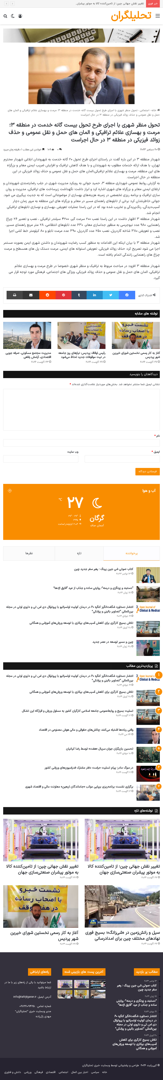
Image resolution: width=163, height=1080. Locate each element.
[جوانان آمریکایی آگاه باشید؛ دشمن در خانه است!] (98, 984)
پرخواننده (132, 553)
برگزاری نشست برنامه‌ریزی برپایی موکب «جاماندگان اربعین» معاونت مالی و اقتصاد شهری (79, 787)
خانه (154, 110)
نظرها (29, 553)
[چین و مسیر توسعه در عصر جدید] (148, 648)
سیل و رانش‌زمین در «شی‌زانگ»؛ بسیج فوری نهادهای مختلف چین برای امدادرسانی (122, 935)
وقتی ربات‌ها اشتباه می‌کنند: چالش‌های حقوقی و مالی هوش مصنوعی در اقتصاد (86, 730)
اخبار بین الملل (79, 1072)
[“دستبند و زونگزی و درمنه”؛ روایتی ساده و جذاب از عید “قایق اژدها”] (148, 594)
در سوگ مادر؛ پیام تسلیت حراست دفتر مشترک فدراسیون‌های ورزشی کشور (89, 768)
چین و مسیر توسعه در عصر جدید (113, 642)
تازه (79, 553)
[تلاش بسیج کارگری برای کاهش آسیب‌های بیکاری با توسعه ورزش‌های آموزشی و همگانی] (148, 629)
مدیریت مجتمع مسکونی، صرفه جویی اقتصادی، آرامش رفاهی (28, 355)
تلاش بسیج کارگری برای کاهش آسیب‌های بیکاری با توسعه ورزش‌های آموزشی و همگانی (81, 623)
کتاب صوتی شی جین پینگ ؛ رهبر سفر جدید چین (103, 569)
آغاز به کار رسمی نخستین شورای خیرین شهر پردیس (136, 355)
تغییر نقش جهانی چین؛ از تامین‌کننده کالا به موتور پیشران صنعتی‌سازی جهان (99, 3)
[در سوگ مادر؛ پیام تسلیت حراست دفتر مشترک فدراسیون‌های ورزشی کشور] (148, 774)
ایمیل (156, 452)
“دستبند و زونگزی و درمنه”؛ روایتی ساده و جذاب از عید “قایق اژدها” (93, 588)
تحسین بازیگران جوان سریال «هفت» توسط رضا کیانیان (99, 749)
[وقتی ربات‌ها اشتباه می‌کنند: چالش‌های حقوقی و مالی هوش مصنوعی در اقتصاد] (148, 736)
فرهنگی (38, 1072)
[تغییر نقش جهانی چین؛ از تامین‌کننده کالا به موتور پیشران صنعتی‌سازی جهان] (122, 840)
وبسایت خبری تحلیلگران (96, 1065)
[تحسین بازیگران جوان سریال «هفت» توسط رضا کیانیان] (148, 755)
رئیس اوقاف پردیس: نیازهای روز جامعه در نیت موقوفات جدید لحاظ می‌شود (81, 355)
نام (157, 436)
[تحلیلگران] (81, 35)
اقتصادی (51, 1072)
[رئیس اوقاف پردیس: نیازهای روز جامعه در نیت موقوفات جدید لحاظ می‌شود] (81, 335)
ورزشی (27, 1072)
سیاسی (95, 1072)
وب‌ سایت (72, 452)
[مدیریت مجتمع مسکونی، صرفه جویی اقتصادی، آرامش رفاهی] (27, 335)
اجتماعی (144, 110)
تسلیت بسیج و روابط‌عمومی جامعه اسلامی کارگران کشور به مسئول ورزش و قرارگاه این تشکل (77, 711)
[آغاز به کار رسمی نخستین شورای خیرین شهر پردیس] (136, 335)
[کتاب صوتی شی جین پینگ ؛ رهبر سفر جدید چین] (148, 575)
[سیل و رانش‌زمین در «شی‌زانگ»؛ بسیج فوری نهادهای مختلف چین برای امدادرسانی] (122, 906)
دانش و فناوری (12, 1072)
